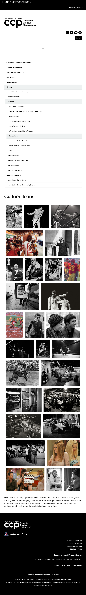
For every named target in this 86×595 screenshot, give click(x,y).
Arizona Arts (75, 7)
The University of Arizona (61, 579)
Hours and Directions (68, 555)
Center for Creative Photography (48, 582)
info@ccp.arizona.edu (74, 546)
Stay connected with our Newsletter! (68, 565)
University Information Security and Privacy (43, 575)
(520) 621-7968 (76, 549)
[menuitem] (43, 62)
